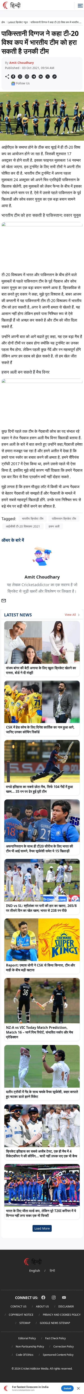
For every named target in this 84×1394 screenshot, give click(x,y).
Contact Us (18, 1306)
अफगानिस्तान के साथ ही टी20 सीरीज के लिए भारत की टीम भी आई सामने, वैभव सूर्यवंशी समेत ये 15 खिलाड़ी (39, 848)
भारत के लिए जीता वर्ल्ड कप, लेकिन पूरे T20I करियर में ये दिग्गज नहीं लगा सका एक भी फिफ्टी (41, 1213)
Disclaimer (66, 1306)
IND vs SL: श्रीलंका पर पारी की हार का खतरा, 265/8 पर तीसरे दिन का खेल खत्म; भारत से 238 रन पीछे (41, 908)
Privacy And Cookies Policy (62, 1315)
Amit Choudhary (21, 63)
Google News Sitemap (55, 1323)
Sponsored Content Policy (58, 1355)
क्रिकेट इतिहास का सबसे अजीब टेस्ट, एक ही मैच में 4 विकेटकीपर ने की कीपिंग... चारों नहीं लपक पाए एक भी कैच (41, 1153)
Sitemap (24, 1323)
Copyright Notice (21, 1315)
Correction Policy (63, 1346)
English (34, 1271)
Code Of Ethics (24, 1355)
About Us (42, 1306)
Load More (42, 1228)
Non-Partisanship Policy (30, 1346)
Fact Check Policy (55, 1338)
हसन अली (54, 526)
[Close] (78, 1388)
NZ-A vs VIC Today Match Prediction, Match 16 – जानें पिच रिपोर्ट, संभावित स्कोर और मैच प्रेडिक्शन (39, 1032)
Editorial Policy (27, 1338)
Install (67, 1388)
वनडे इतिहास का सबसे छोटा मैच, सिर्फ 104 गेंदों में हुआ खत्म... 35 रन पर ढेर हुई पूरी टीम (39, 789)
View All (71, 615)
